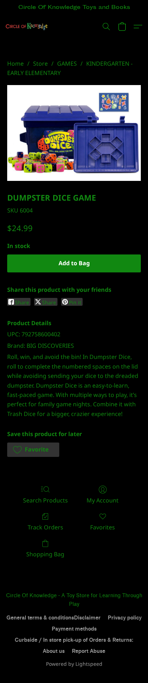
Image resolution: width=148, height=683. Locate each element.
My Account (103, 500)
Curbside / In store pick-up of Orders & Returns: (74, 640)
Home (15, 63)
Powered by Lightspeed (74, 663)
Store (40, 63)
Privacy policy (125, 618)
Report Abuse (88, 651)
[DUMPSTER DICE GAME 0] (74, 133)
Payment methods (74, 629)
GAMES (67, 63)
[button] (28, 26)
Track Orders (45, 527)
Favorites (102, 527)
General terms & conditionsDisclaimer (53, 618)
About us (54, 651)
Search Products (45, 500)
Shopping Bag (45, 554)
